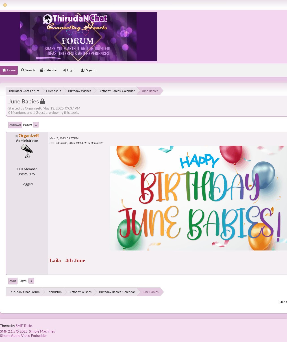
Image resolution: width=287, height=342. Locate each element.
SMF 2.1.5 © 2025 (14, 331)
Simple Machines (42, 331)
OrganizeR (29, 135)
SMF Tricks (24, 325)
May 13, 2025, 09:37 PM (64, 138)
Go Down (15, 125)
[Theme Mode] (5, 5)
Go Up (12, 281)
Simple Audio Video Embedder (23, 335)
